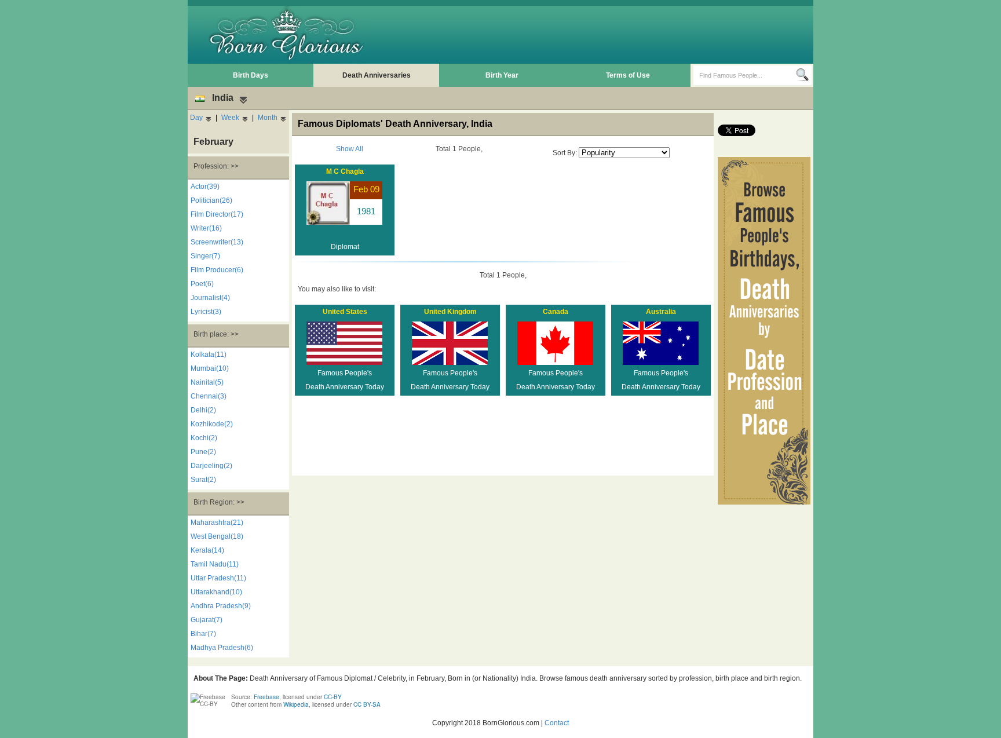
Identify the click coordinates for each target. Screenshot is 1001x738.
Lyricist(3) (206, 312)
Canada (555, 312)
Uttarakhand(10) (216, 592)
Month (267, 118)
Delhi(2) (203, 410)
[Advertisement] (599, 35)
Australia (661, 312)
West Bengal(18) (217, 536)
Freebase (266, 697)
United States (345, 312)
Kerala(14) (207, 550)
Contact (557, 723)
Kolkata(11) (208, 354)
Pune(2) (203, 452)
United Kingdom (450, 312)
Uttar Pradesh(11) (218, 578)
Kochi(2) (204, 438)
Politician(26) (211, 200)
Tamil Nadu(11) (215, 564)
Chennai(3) (208, 396)
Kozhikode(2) (212, 424)
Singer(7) (205, 256)
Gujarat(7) (206, 620)
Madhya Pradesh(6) (222, 648)
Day (196, 118)
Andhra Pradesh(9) (221, 606)
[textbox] (744, 75)
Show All (349, 149)
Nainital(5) (207, 382)
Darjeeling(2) (211, 466)
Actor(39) (205, 186)
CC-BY (333, 697)
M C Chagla (345, 171)
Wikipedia (296, 704)
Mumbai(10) (210, 368)
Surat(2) (203, 480)
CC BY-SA (367, 704)
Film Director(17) (217, 214)
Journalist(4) (210, 298)
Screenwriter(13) (217, 242)
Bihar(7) (203, 634)
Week (230, 118)
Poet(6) (202, 284)
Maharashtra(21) (217, 522)
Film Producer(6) (217, 270)
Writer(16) (206, 228)
